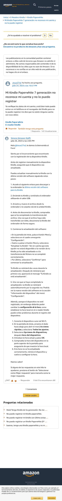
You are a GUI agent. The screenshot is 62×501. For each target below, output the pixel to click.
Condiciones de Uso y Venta (31, 482)
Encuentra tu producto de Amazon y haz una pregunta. (29, 46)
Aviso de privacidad (31, 483)
